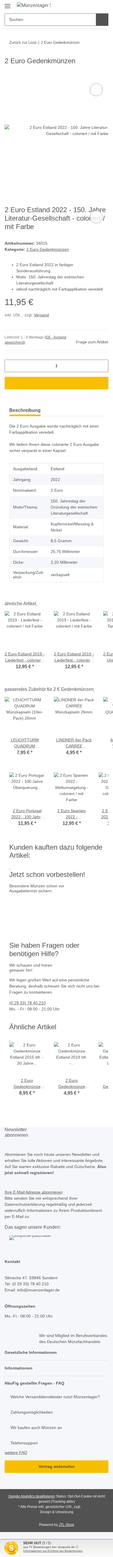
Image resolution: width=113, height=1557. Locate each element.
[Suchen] (102, 19)
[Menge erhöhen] (102, 366)
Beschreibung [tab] (25, 410)
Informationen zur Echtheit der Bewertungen (53, 1550)
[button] (56, 1352)
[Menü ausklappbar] (7, 3)
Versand (41, 315)
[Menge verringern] (11, 366)
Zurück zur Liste (23, 42)
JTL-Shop (66, 1525)
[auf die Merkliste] (96, 89)
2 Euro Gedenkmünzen (47, 249)
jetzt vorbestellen (26, 921)
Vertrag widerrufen (57, 1466)
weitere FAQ (16, 1452)
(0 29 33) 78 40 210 (27, 1003)
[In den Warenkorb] (9, 75)
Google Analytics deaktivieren (31, 1496)
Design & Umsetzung (56, 1512)
